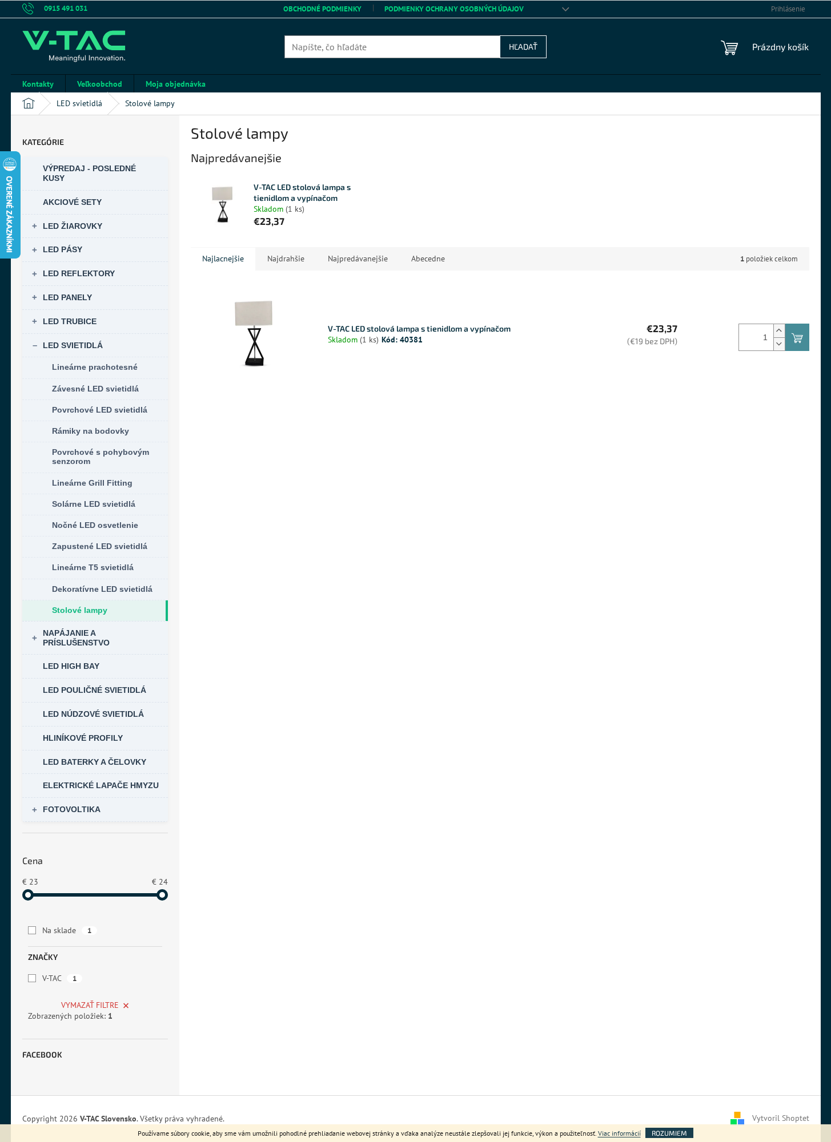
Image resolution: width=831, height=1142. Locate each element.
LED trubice (70, 321)
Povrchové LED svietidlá (99, 410)
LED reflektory (79, 273)
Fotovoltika (72, 809)
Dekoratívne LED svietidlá (102, 589)
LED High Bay (71, 666)
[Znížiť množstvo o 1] (779, 343)
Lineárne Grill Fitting (92, 483)
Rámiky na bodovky (90, 431)
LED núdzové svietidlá (93, 714)
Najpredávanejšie (358, 258)
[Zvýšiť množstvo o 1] (779, 330)
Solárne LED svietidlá (93, 504)
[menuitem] (38, 84)
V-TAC (59, 978)
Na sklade (66, 930)
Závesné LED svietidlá (95, 389)
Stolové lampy (79, 610)
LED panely (67, 297)
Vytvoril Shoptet (780, 1118)
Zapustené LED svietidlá (99, 546)
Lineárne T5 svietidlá (93, 567)
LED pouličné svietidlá (94, 690)
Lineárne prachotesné (95, 367)
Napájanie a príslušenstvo (76, 637)
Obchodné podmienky (322, 9)
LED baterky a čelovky (94, 761)
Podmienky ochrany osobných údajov (454, 9)
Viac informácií (619, 1133)
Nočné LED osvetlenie (95, 525)
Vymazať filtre (90, 1005)
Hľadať (523, 46)
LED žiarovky (72, 226)
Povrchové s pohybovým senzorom (100, 457)
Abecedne (428, 258)
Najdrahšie (285, 258)
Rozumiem (669, 1133)
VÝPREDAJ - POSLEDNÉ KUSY (89, 173)
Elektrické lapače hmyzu (101, 785)
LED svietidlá (73, 345)
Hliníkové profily (83, 737)
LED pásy (62, 249)
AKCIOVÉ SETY (72, 202)
